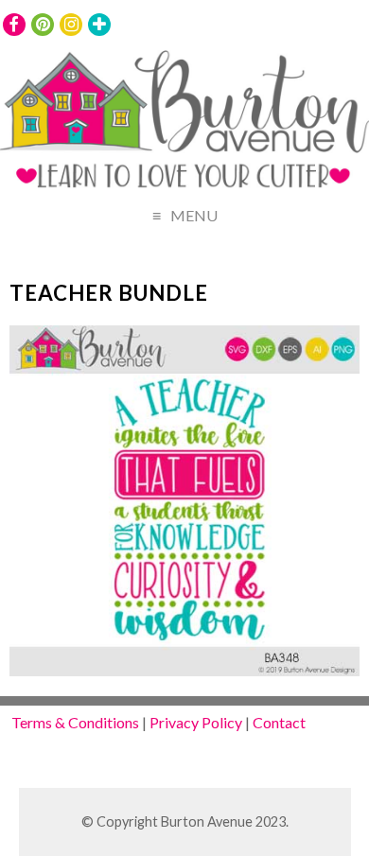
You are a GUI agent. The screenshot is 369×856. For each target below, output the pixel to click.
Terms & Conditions (75, 722)
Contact (279, 722)
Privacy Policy (195, 722)
